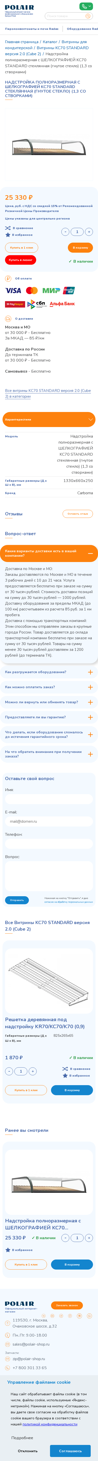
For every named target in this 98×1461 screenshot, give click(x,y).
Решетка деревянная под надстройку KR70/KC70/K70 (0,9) (45, 1023)
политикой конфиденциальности (50, 1424)
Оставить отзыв (78, 514)
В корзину (80, 248)
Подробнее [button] (22, 1438)
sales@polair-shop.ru (31, 1344)
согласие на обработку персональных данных (68, 901)
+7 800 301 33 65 (30, 1368)
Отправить (17, 900)
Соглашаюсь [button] (70, 1450)
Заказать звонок (67, 1305)
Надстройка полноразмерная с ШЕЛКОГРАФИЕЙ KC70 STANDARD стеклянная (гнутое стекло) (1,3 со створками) (43, 1224)
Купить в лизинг (20, 260)
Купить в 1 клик (21, 248)
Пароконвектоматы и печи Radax (32, 29)
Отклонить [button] (27, 1450)
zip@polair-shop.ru (29, 1359)
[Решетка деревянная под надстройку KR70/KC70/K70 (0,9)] (49, 981)
